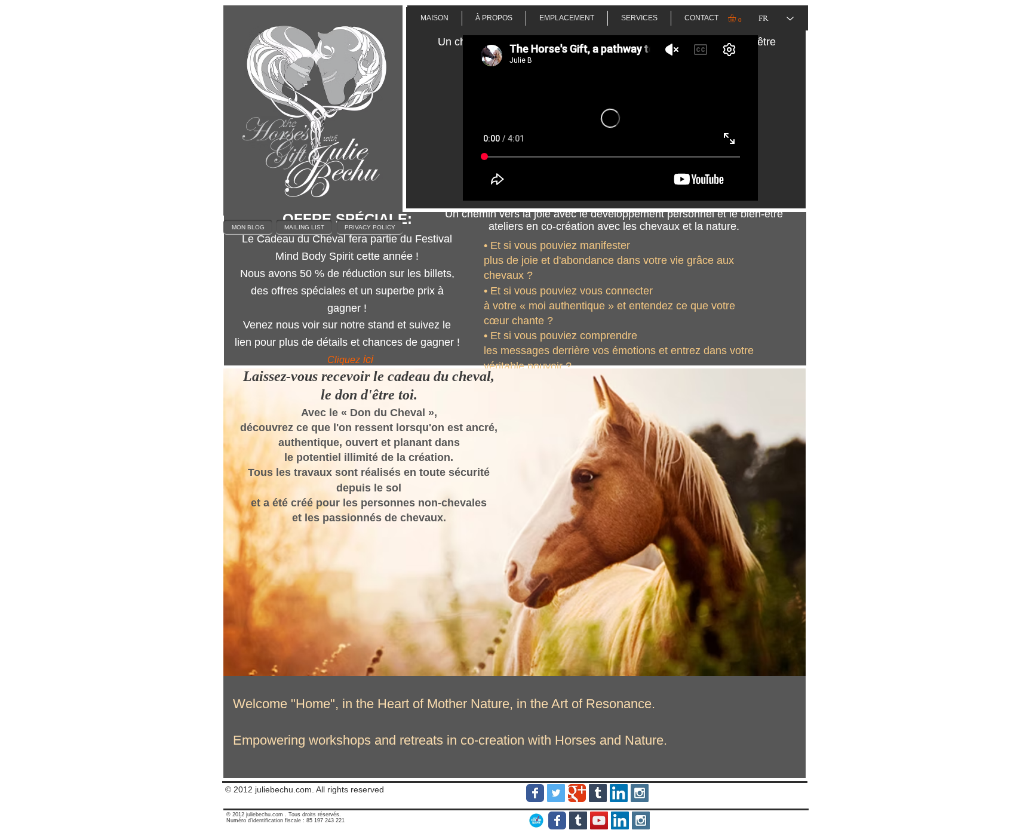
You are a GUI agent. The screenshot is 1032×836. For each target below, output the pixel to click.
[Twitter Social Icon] (556, 793)
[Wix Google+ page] (577, 793)
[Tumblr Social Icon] (598, 793)
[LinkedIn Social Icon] (619, 793)
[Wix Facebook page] (535, 793)
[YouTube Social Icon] (599, 820)
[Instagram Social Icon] (640, 793)
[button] (736, 18)
